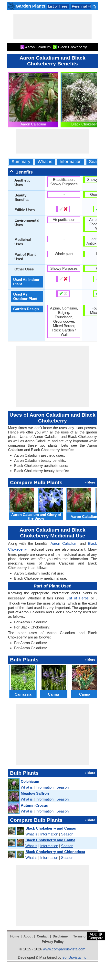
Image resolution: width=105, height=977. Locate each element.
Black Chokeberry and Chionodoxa (55, 852)
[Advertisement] (52, 26)
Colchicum (30, 781)
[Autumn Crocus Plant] (13, 808)
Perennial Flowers (86, 6)
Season (96, 162)
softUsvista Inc (74, 957)
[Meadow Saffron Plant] (13, 796)
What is (45, 162)
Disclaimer (61, 936)
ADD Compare (95, 936)
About (27, 936)
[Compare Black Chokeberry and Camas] (16, 831)
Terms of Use (83, 936)
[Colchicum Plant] (13, 784)
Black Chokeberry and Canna (50, 840)
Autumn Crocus (34, 805)
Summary (20, 162)
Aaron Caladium (33, 124)
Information (71, 162)
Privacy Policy (52, 942)
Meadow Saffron (35, 793)
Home (14, 936)
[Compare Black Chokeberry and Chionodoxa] (16, 855)
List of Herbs (77, 598)
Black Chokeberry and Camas (50, 828)
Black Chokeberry (85, 124)
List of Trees (58, 6)
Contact (42, 936)
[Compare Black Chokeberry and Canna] (16, 843)
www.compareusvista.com (64, 949)
